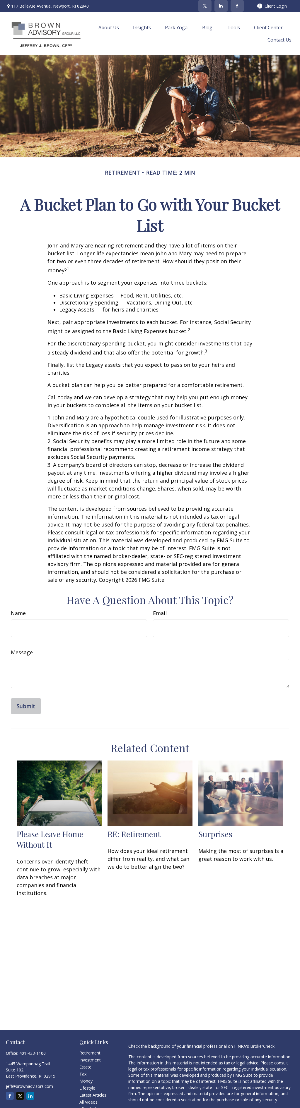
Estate (85, 1067)
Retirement (89, 1053)
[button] (109, 27)
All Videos (88, 1102)
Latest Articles (92, 1095)
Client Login (276, 6)
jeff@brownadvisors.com (29, 1086)
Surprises (215, 834)
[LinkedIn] (221, 6)
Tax (82, 1074)
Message (22, 652)
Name (18, 613)
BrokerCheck (262, 1046)
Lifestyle (87, 1088)
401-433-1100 (32, 1053)
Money (86, 1081)
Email (160, 613)
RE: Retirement (134, 834)
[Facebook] (237, 6)
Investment (90, 1060)
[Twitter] (205, 6)
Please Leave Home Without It (50, 839)
